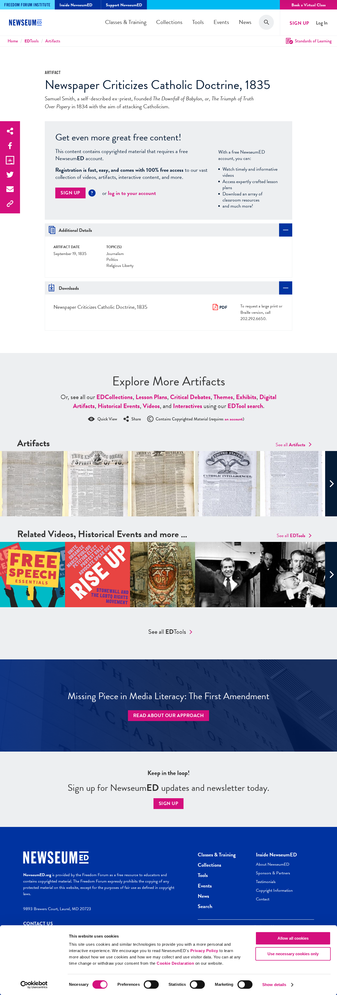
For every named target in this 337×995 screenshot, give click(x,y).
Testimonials (266, 882)
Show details (274, 984)
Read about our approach (168, 715)
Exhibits (246, 397)
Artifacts (52, 41)
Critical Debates (190, 397)
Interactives (187, 406)
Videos (151, 406)
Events (221, 22)
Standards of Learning (313, 41)
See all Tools (167, 631)
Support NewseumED (124, 5)
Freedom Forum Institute (27, 5)
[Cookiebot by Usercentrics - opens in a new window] (34, 985)
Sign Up (299, 23)
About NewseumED (272, 864)
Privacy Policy (204, 950)
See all (290, 444)
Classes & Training (125, 22)
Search (205, 906)
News (245, 22)
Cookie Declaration (175, 963)
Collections (169, 22)
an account (234, 419)
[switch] (151, 984)
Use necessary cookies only (293, 954)
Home (13, 41)
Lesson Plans (151, 397)
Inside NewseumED (276, 855)
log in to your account (132, 193)
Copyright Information (274, 890)
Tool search (245, 406)
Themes (223, 397)
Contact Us (38, 923)
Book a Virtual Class (308, 5)
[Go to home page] (26, 23)
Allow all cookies (293, 938)
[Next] (331, 483)
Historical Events (119, 406)
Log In (322, 23)
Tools (198, 22)
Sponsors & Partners (273, 873)
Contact (262, 899)
